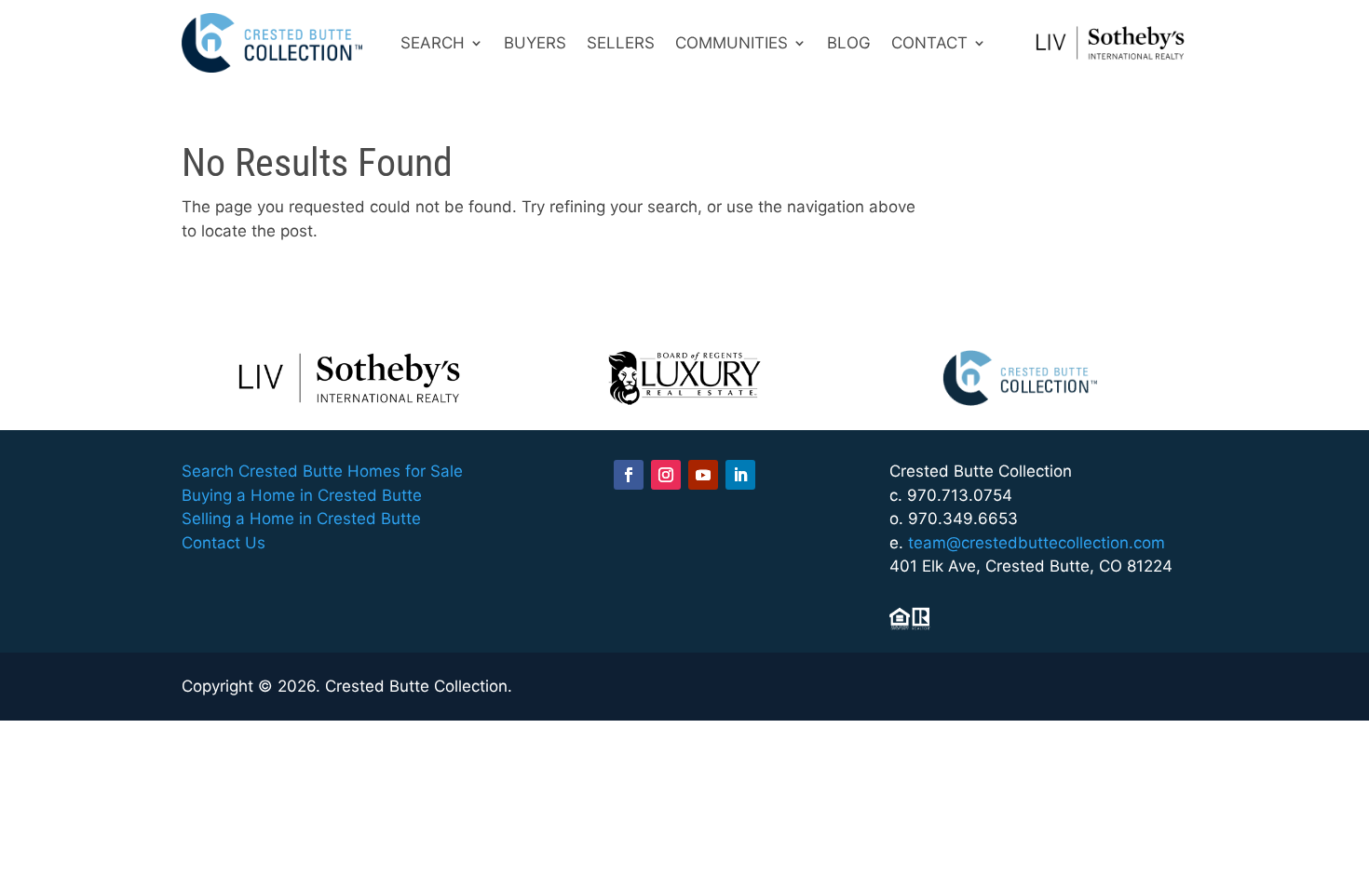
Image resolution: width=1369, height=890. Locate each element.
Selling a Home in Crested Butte (301, 518)
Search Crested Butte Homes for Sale (322, 471)
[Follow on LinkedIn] (740, 475)
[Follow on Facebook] (629, 475)
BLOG (849, 43)
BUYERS (535, 43)
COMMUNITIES (731, 43)
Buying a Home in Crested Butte (302, 495)
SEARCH (432, 43)
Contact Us (223, 542)
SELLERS (621, 43)
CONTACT (929, 43)
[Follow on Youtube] (703, 475)
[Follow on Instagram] (666, 475)
